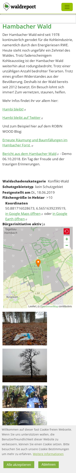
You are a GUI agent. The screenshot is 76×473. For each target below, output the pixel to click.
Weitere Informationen (48, 454)
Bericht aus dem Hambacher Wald (29, 153)
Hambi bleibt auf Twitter (21, 117)
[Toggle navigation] (67, 7)
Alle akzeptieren (19, 464)
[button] (38, 263)
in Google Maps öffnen (23, 213)
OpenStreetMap (49, 306)
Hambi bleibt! (13, 109)
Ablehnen (49, 464)
